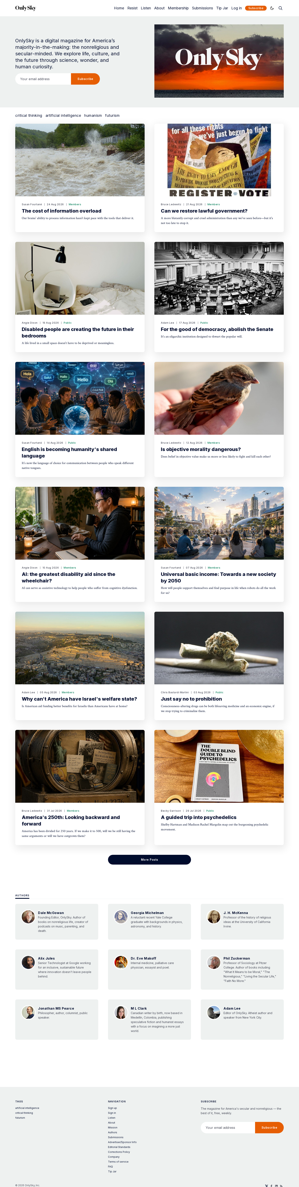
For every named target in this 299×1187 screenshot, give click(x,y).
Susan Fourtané (32, 204)
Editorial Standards (119, 1147)
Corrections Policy (119, 1151)
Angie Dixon (30, 322)
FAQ (110, 1166)
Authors (22, 895)
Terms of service (118, 1161)
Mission (112, 1127)
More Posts (149, 859)
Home (119, 8)
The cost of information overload (61, 211)
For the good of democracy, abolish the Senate (217, 329)
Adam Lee (167, 322)
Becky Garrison (171, 810)
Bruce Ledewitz (171, 204)
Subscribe (256, 8)
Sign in (112, 1112)
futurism (112, 115)
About (159, 8)
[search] (280, 8)
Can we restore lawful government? (204, 211)
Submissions (202, 8)
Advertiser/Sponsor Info (122, 1142)
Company (114, 1156)
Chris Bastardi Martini (175, 692)
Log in (236, 8)
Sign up (112, 1107)
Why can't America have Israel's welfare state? (79, 699)
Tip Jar (222, 8)
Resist (132, 8)
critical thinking (28, 115)
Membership (178, 8)
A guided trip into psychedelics (199, 817)
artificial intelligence (63, 115)
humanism (93, 115)
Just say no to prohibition (191, 699)
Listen (146, 8)
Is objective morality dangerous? (201, 449)
